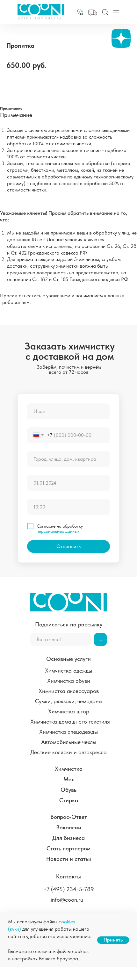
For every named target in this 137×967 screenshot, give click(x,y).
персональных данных (58, 531)
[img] (80, 12)
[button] (92, 13)
